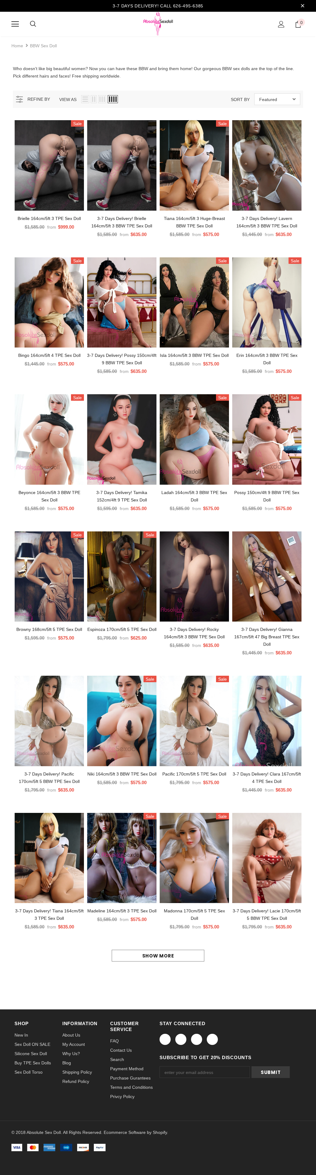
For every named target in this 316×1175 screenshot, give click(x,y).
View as (68, 99)
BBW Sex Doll (43, 45)
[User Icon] (281, 24)
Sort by (240, 99)
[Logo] (158, 24)
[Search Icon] (33, 24)
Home (17, 45)
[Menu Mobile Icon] (15, 24)
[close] (302, 6)
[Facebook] (165, 1039)
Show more (158, 956)
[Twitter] (180, 1039)
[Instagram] (196, 1039)
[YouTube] (212, 1039)
